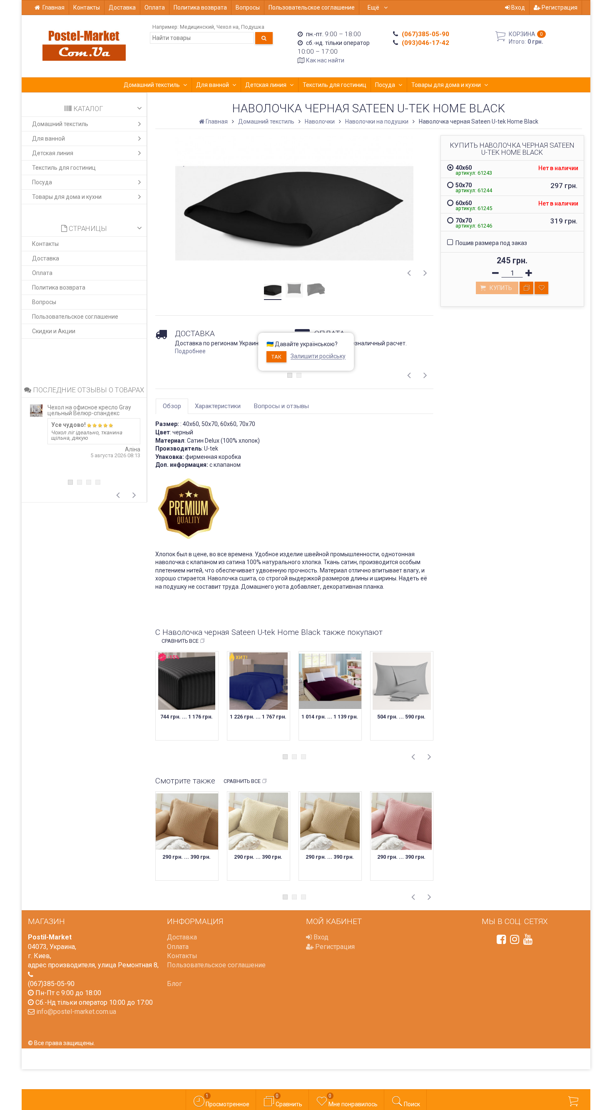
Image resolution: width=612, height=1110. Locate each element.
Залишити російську (318, 356)
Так (276, 357)
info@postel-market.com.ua (76, 1012)
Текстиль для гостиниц (334, 85)
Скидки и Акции (53, 331)
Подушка (252, 27)
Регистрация (558, 7)
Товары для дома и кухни (446, 85)
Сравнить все (180, 641)
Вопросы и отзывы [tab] (281, 406)
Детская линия (265, 85)
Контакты (86, 7)
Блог (174, 984)
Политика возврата (200, 7)
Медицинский (197, 27)
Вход (517, 7)
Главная (53, 7)
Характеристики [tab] (218, 406)
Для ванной (212, 85)
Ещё (374, 7)
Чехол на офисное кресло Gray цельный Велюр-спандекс (89, 410)
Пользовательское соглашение (312, 7)
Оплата (154, 7)
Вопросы (248, 7)
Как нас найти (325, 60)
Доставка (122, 7)
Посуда (385, 85)
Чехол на (227, 27)
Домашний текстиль (152, 85)
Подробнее (190, 351)
